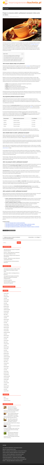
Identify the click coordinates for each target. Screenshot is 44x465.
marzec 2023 (6, 337)
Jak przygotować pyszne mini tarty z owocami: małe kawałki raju (14, 459)
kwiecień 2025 (6, 319)
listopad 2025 (6, 308)
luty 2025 (5, 322)
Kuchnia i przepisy (12, 230)
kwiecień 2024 (6, 327)
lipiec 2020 (6, 381)
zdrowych (28, 65)
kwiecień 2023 (6, 335)
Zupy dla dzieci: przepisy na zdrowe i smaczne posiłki (12, 455)
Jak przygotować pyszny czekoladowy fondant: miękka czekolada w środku (20, 224)
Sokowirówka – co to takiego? (34, 237)
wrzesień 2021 (6, 358)
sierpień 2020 (6, 379)
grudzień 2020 (6, 372)
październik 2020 (7, 376)
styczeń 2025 (6, 324)
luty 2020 (5, 389)
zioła (31, 106)
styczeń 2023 (6, 340)
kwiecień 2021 (6, 366)
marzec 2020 (6, 387)
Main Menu (6, 8)
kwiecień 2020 (6, 385)
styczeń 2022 (6, 351)
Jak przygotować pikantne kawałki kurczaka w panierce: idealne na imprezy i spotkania (22, 226)
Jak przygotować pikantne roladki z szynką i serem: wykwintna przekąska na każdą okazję (12, 270)
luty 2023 (5, 338)
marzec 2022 (6, 348)
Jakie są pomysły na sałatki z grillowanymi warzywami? (13, 60)
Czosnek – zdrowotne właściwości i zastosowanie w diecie (13, 454)
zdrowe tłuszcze (6, 147)
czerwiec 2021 (6, 363)
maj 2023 (5, 333)
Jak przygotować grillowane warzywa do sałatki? (12, 56)
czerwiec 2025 (6, 316)
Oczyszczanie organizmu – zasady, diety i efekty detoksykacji (14, 457)
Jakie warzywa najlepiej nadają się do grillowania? (12, 55)
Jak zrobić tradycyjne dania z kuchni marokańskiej (15, 222)
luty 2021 (5, 369)
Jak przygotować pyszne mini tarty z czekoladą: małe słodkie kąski (18, 225)
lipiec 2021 (6, 361)
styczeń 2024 (6, 329)
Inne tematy (6, 398)
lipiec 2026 (6, 295)
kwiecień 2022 (6, 346)
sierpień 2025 (6, 312)
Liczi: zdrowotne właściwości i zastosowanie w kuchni (12, 447)
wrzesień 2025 (6, 311)
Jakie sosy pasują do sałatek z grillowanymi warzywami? (13, 59)
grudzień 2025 (6, 306)
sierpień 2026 (6, 293)
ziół (24, 136)
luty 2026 (5, 303)
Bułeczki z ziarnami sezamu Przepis (9, 449)
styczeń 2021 (6, 371)
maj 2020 (5, 384)
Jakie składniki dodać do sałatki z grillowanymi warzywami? (13, 58)
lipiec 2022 (6, 342)
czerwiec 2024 (6, 325)
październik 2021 (7, 356)
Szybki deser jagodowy (8, 280)
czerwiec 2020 (6, 382)
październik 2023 (7, 332)
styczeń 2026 (6, 304)
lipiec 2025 (6, 314)
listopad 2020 (6, 374)
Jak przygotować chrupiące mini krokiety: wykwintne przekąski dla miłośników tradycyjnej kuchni (11, 277)
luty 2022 (5, 350)
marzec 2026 (6, 301)
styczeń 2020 (6, 390)
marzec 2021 (6, 368)
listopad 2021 (6, 355)
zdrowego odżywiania (35, 44)
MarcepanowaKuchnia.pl (15, 16)
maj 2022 (5, 345)
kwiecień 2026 (6, 299)
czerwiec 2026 (6, 296)
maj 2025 (5, 317)
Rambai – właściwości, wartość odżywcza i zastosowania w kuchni (14, 450)
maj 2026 (5, 298)
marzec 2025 (6, 321)
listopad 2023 (6, 330)
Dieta (5, 397)
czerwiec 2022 (6, 343)
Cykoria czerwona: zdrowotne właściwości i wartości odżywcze (14, 452)
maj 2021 (5, 364)
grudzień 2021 (6, 353)
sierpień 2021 (6, 359)
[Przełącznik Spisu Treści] (22, 54)
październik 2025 (7, 309)
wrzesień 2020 (6, 377)
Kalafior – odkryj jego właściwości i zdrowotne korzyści (13, 460)
